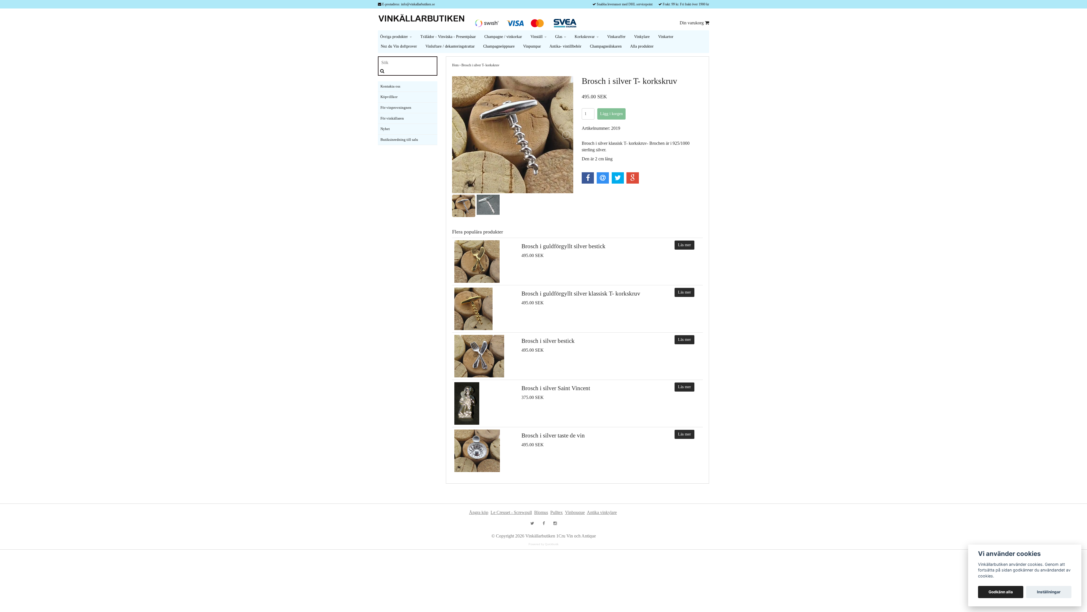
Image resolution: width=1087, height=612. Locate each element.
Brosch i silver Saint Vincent (555, 388)
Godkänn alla (1000, 592)
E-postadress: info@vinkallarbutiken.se (408, 4)
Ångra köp (478, 512)
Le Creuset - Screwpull (511, 512)
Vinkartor (665, 37)
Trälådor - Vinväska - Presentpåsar (448, 37)
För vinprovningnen (395, 107)
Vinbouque (575, 512)
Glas (559, 37)
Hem (455, 65)
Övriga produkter (394, 37)
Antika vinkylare (602, 512)
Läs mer (684, 245)
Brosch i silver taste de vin (553, 435)
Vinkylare (642, 37)
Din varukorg (692, 22)
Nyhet (385, 129)
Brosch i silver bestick (548, 340)
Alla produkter (642, 46)
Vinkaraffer (616, 37)
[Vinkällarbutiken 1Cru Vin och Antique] (423, 19)
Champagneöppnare (499, 46)
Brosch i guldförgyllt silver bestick (563, 246)
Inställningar (1049, 592)
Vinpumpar (532, 46)
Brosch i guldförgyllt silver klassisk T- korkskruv (580, 293)
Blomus (541, 512)
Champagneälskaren (606, 46)
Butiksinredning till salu (399, 139)
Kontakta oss (390, 86)
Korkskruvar (585, 37)
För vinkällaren (392, 118)
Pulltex (556, 512)
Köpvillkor (388, 97)
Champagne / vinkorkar (503, 37)
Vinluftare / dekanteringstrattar (450, 46)
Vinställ (537, 37)
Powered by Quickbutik (543, 544)
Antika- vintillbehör (565, 46)
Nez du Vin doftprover (399, 46)
